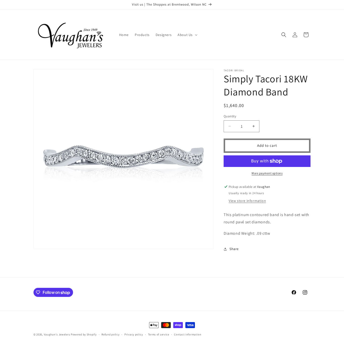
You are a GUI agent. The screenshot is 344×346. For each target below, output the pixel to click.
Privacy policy (133, 334)
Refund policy (110, 334)
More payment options (267, 173)
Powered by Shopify (84, 334)
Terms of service (158, 334)
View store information (247, 200)
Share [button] (234, 249)
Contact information (187, 334)
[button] (187, 34)
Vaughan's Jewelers (57, 334)
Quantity (230, 116)
